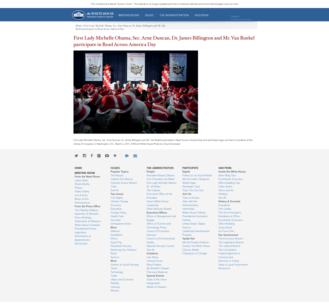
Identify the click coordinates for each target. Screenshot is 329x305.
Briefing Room (128, 15)
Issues (149, 15)
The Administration (174, 15)
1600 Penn (201, 15)
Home (93, 15)
